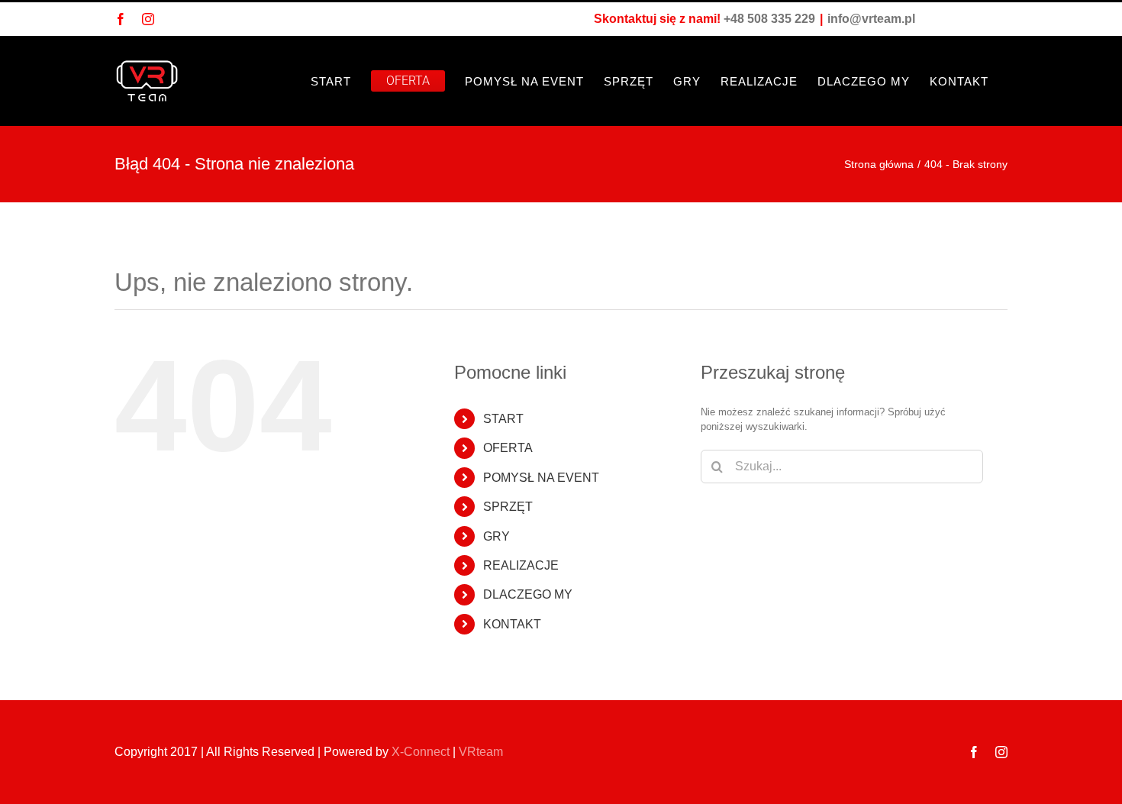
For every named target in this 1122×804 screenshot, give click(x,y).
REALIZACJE (521, 565)
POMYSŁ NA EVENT (541, 477)
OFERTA (508, 447)
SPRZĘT (508, 506)
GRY (496, 536)
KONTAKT (512, 624)
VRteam (481, 751)
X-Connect (421, 751)
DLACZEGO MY (527, 594)
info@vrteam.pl (871, 18)
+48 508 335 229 (769, 18)
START (503, 418)
